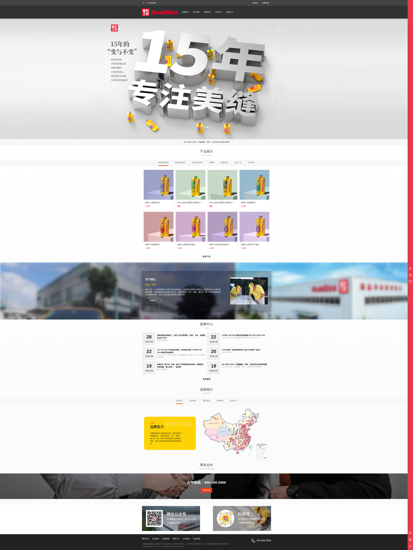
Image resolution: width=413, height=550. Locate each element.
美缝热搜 (165, 539)
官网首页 (185, 12)
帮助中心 (176, 539)
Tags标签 (196, 539)
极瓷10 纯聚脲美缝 (152, 202)
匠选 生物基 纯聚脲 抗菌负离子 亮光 (191, 202)
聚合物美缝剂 (180, 162)
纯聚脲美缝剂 (163, 162)
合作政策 (186, 539)
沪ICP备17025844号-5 (195, 544)
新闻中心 (207, 12)
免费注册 (265, 3)
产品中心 (218, 12)
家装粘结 (224, 162)
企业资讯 (155, 539)
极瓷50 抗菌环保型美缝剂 (219, 244)
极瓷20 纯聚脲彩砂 (248, 202)
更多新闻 (206, 379)
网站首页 (145, 539)
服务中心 (230, 12)
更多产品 (206, 256)
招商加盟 (206, 490)
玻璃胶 (211, 162)
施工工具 (237, 162)
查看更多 (153, 300)
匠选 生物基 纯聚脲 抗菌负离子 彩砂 (223, 202)
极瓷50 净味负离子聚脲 (250, 244)
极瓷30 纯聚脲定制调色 (186, 244)
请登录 (255, 3)
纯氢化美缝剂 (197, 162)
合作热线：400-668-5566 (206, 482)
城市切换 (152, 3)
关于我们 (196, 12)
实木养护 (251, 162)
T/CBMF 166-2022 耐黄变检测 (206, 142)
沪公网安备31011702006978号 (217, 544)
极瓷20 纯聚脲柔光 (152, 244)
